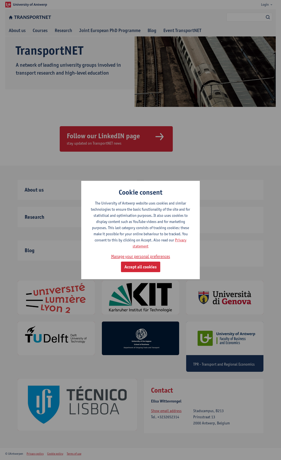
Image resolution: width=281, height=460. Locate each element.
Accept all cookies (140, 267)
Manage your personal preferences (140, 256)
